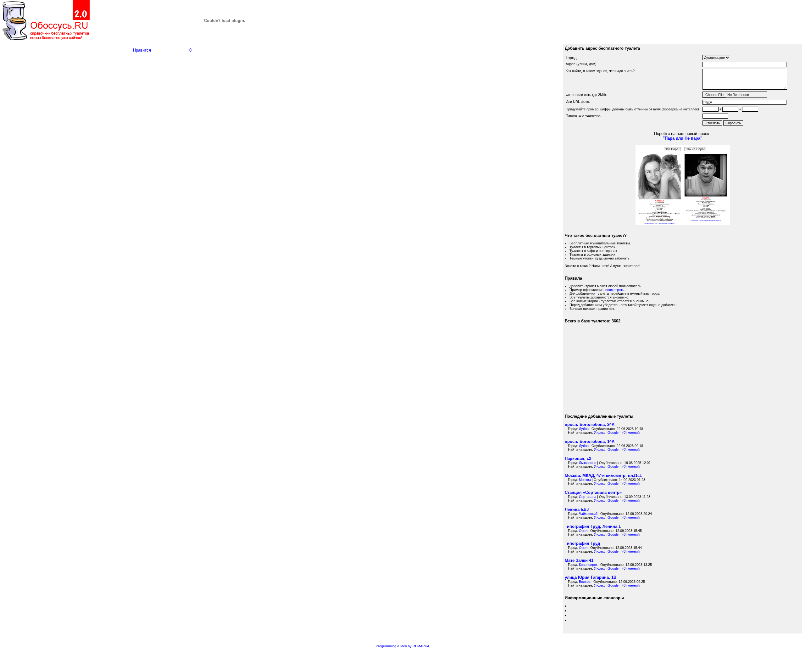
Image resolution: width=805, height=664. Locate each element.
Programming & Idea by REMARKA (402, 646)
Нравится (142, 50)
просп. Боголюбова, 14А (589, 441)
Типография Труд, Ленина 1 (593, 526)
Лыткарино (587, 463)
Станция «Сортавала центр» (593, 492)
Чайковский (588, 514)
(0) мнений (631, 432)
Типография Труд (582, 543)
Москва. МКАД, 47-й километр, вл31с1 (603, 475)
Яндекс (600, 432)
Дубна (584, 429)
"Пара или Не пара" (682, 138)
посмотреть (614, 290)
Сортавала (587, 497)
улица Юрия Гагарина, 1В (590, 577)
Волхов (585, 581)
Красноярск (588, 564)
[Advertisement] (78, 271)
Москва (585, 480)
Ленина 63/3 (577, 509)
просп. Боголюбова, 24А (589, 424)
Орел (583, 531)
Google (613, 432)
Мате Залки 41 (579, 560)
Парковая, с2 (578, 458)
